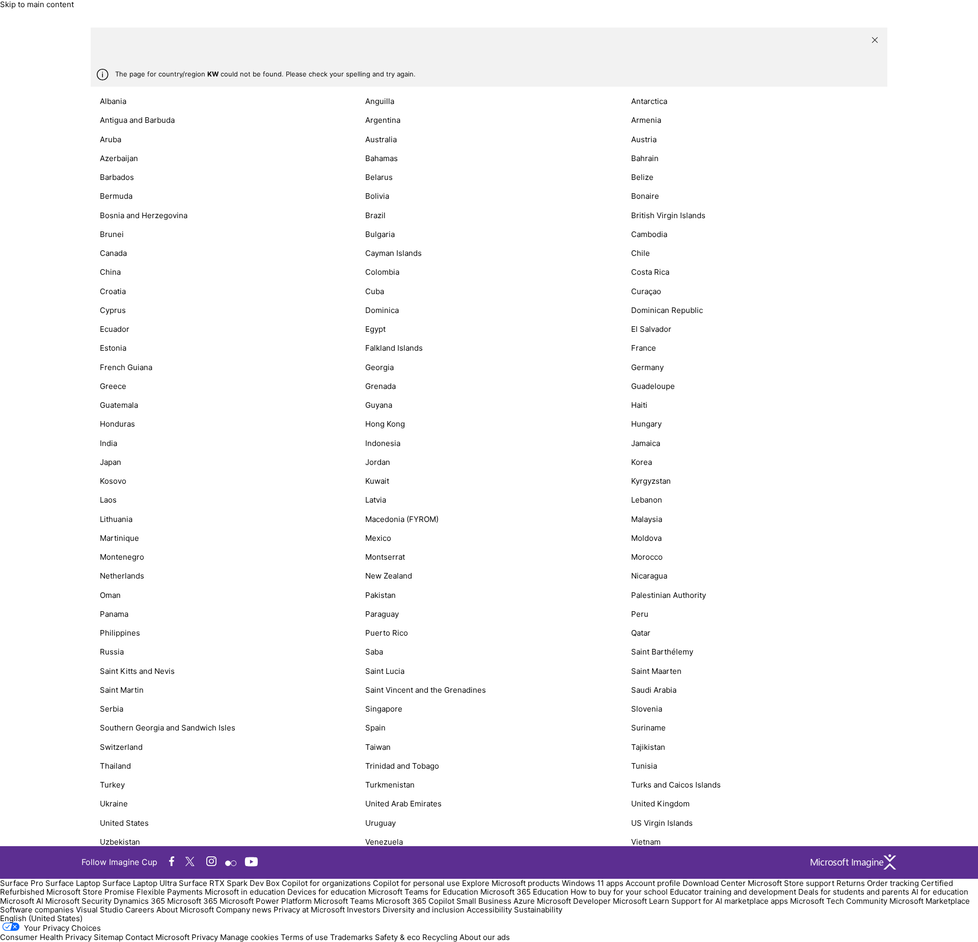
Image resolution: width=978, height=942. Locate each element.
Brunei (112, 234)
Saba (374, 652)
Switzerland (121, 747)
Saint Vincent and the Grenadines (425, 690)
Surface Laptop (72, 883)
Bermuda (116, 196)
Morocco (647, 557)
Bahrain (645, 158)
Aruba (110, 139)
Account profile (653, 883)
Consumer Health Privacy (46, 937)
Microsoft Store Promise (90, 892)
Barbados (117, 177)
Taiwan (378, 747)
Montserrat (385, 557)
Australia (381, 139)
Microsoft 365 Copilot (415, 901)
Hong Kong (385, 424)
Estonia (113, 348)
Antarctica (649, 101)
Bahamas (381, 158)
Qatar (640, 633)
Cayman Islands (393, 253)
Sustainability (538, 909)
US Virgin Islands (662, 823)
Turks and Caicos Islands (676, 785)
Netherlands (122, 576)
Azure (524, 901)
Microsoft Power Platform (266, 901)
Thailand (115, 766)
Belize (642, 177)
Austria (644, 139)
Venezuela (384, 842)
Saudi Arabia (653, 690)
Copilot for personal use (416, 883)
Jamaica (645, 443)
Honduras (117, 424)
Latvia (375, 500)
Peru (639, 614)
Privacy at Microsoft (309, 909)
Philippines (120, 633)
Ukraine (114, 803)
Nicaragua (649, 576)
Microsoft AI (21, 901)
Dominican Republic (667, 310)
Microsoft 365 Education (524, 892)
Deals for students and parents (853, 892)
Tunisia (644, 766)
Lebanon (646, 500)
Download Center (714, 883)
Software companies (37, 909)
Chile (640, 253)
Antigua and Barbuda (137, 120)
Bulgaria (380, 234)
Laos (108, 500)
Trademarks (351, 937)
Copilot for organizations (326, 883)
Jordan (377, 462)
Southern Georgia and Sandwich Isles (167, 727)
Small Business (483, 901)
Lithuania (116, 519)
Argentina (382, 120)
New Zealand (388, 576)
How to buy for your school (619, 892)
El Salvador (651, 329)
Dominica (382, 310)
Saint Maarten (656, 671)
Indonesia (382, 443)
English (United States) (41, 918)
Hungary (646, 424)
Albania (113, 101)
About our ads (484, 937)
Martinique (119, 538)
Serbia (111, 709)
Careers (139, 909)
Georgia (379, 367)
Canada (113, 253)
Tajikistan (648, 747)
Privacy (206, 937)
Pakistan (380, 595)
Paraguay (382, 614)
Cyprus (113, 310)
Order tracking (893, 883)
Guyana (378, 405)
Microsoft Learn (641, 901)
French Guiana (126, 367)
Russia (112, 652)
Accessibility (489, 909)
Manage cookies (249, 937)
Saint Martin (122, 690)
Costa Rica (650, 272)
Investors (364, 909)
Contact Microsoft (157, 937)
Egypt (375, 329)
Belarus (379, 177)
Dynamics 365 (139, 901)
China (110, 272)
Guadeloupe (653, 386)
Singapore (383, 709)
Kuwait (377, 481)
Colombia (382, 272)
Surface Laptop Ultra (139, 883)
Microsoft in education (245, 892)
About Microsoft (185, 909)
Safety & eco (397, 937)
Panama (114, 614)
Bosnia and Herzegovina (143, 215)
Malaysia (646, 519)
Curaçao (646, 291)
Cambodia (649, 234)
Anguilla (379, 101)
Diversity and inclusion (424, 909)
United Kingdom (660, 803)
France (643, 348)
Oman (110, 595)
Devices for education (326, 892)
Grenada (380, 386)
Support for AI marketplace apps (729, 901)
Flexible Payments (170, 892)
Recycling (439, 937)
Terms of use (304, 937)
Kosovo (113, 481)
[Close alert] (874, 40)
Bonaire (645, 196)
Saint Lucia (384, 671)
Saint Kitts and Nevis (137, 671)
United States (124, 823)
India (108, 443)
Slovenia (646, 709)
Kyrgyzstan (651, 481)
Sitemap (108, 937)
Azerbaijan (119, 158)
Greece (113, 386)
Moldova (646, 538)
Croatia (113, 291)
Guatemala (119, 405)
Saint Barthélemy (662, 652)
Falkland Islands (394, 348)
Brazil (375, 215)
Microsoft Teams (344, 901)
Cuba (374, 291)
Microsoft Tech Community (838, 901)
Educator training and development (733, 892)
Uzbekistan (120, 842)
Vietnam (646, 842)
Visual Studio (99, 909)
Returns (850, 883)
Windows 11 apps (592, 883)
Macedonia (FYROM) (402, 519)
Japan (110, 462)
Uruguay (380, 823)
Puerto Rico (386, 633)
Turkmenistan (390, 785)
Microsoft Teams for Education (423, 892)
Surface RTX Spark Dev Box (229, 883)
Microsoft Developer (574, 901)
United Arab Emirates (403, 803)
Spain (375, 727)
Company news (243, 909)
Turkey (112, 785)
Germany (647, 367)
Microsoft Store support (791, 883)
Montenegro (122, 557)
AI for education (939, 892)
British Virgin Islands (668, 215)
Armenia (646, 120)
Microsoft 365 (192, 901)
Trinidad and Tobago (402, 766)
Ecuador (114, 329)
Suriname (648, 727)
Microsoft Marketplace (929, 901)
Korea (641, 462)
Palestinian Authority (668, 595)
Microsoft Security (78, 901)
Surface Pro (21, 883)
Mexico (378, 538)
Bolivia (377, 196)
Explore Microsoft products (511, 883)
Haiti (639, 405)
